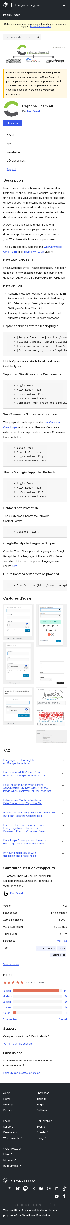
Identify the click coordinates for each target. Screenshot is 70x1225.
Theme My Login (34, 251)
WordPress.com (14, 1148)
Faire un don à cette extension (21, 1072)
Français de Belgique (23, 1180)
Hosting (8, 1104)
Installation (13, 152)
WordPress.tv (13, 1138)
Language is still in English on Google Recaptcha (18, 762)
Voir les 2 (62, 941)
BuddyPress (12, 1165)
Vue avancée (11, 964)
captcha (61, 948)
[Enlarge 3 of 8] (29, 691)
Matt (7, 1154)
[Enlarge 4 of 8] (62, 608)
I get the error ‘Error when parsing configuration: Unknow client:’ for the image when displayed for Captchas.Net (27, 788)
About (6, 1093)
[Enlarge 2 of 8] (29, 646)
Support (11, 169)
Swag (42, 1138)
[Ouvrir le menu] (65, 5)
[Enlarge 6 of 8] (62, 691)
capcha (51, 948)
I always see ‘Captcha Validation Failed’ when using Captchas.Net (22, 802)
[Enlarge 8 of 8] (62, 734)
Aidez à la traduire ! (40, 26)
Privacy (7, 1110)
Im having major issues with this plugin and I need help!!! (19, 854)
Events (41, 1126)
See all (63, 1019)
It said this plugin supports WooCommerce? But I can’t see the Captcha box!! (29, 814)
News (6, 1098)
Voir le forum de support (17, 1043)
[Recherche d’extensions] (38, 37)
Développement (16, 160)
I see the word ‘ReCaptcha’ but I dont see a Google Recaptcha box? (24, 774)
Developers (10, 1132)
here (14, 566)
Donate (43, 1132)
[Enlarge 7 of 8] (62, 713)
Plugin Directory (12, 14)
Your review (10, 1019)
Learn (6, 1120)
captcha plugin (58, 955)
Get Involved (44, 1120)
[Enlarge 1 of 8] (29, 608)
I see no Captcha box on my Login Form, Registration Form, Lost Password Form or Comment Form (24, 828)
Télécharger (12, 123)
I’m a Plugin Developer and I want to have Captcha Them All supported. (25, 842)
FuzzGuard (33, 111)
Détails (11, 135)
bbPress (9, 1160)
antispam (41, 948)
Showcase (43, 1093)
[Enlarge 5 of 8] (62, 653)
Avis (9, 144)
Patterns (42, 1110)
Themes (41, 1098)
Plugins (41, 1104)
